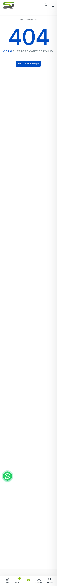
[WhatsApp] (7, 476)
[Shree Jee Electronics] (8, 5)
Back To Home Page (28, 63)
